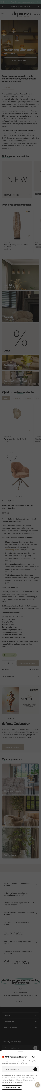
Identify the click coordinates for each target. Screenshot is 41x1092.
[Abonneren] (35, 1069)
